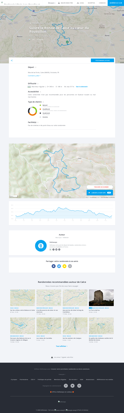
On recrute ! (73, 379)
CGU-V (33, 379)
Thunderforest (93, 197)
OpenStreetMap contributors (108, 197)
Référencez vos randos (105, 379)
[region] (62, 171)
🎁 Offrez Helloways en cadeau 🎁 (62, 392)
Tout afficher (61, 346)
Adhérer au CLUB (116, 3)
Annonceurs (90, 379)
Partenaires (24, 379)
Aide (81, 379)
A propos (14, 379)
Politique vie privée (44, 379)
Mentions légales (60, 379)
